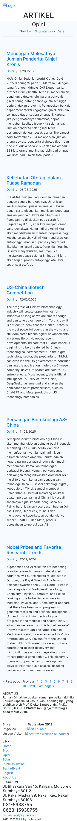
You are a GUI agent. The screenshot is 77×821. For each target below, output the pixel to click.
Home (7, 746)
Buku (6, 759)
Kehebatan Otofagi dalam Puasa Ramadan (34, 180)
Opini (10, 71)
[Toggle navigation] (71, 5)
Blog (6, 750)
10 (24, 686)
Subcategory (44, 31)
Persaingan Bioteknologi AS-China (37, 422)
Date (61, 31)
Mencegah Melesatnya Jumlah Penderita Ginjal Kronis (32, 59)
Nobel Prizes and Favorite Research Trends (34, 549)
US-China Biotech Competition (25, 290)
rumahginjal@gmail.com (19, 815)
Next (31, 686)
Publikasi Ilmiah (13, 764)
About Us (9, 777)
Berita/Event (11, 768)
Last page (46, 686)
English (8, 773)
